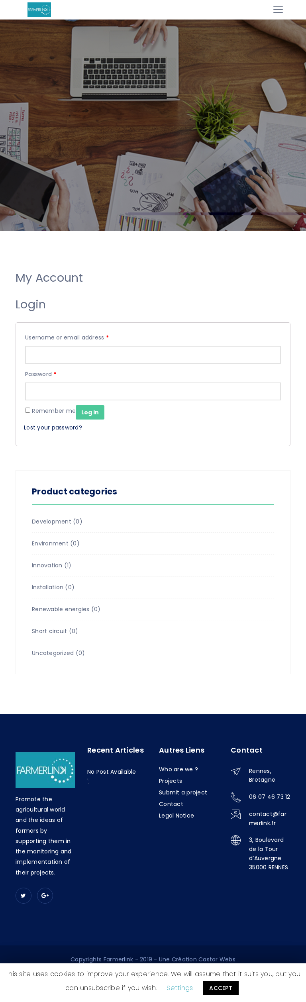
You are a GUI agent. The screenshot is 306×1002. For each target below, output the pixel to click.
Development (51, 522)
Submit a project (183, 792)
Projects (170, 781)
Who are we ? (178, 769)
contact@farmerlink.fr (267, 818)
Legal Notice (176, 816)
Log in (90, 412)
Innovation (47, 565)
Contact (171, 804)
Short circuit (49, 631)
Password (41, 374)
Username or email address (67, 337)
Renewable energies (61, 609)
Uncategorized (53, 653)
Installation (47, 587)
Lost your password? (53, 427)
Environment (50, 543)
